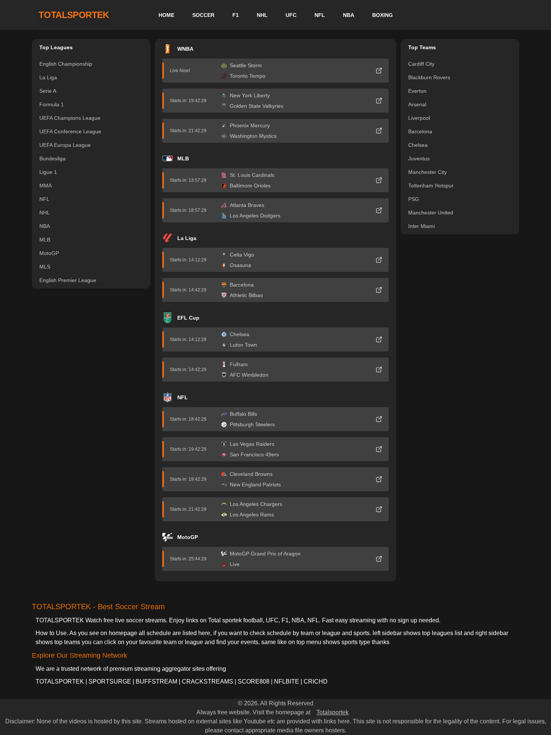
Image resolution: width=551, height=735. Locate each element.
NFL (319, 15)
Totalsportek (332, 712)
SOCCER (203, 15)
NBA (348, 15)
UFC (291, 15)
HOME (166, 15)
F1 (235, 15)
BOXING (382, 15)
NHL (262, 15)
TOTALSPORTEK (74, 15)
